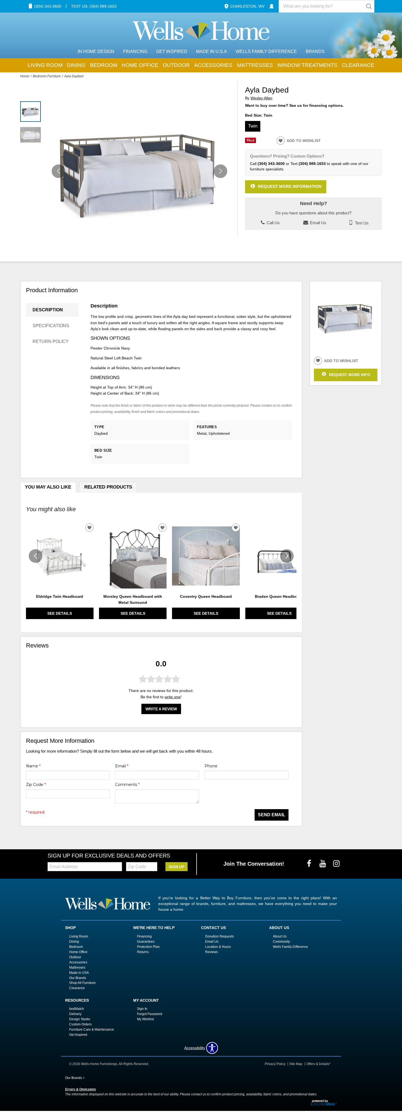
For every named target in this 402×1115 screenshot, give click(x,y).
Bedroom (103, 65)
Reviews (211, 952)
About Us (280, 936)
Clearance (358, 65)
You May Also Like (48, 487)
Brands (315, 51)
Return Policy (51, 341)
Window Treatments (307, 65)
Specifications (51, 325)
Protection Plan (148, 947)
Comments (127, 784)
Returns (143, 952)
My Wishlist (145, 1019)
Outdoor (176, 65)
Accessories (213, 65)
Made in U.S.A (211, 51)
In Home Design (96, 51)
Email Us (317, 223)
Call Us (273, 223)
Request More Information (290, 186)
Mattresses (255, 65)
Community (281, 942)
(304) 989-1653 (312, 163)
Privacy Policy (275, 1064)
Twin (252, 126)
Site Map (295, 1064)
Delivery (75, 1014)
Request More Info (349, 374)
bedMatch (76, 1009)
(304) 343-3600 (271, 163)
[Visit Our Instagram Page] (336, 864)
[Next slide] (287, 556)
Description (48, 309)
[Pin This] (250, 142)
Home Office (140, 65)
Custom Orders (80, 1024)
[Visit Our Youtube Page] (323, 864)
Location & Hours (218, 947)
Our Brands (77, 978)
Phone (211, 766)
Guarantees (146, 942)
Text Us (361, 223)
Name (33, 766)
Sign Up (176, 867)
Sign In (142, 1009)
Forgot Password (149, 1014)
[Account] (271, 6)
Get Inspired (171, 51)
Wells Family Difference (266, 51)
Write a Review (161, 709)
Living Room (45, 65)
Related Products (108, 487)
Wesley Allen (261, 98)
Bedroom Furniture (47, 76)
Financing (135, 51)
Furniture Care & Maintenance (91, 1029)
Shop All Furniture (82, 983)
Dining (76, 65)
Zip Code (36, 784)
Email (121, 766)
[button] (220, 171)
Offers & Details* (318, 1064)
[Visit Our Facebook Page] (309, 864)
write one (172, 697)
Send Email (271, 814)
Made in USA (79, 972)
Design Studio (79, 1019)
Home (24, 76)
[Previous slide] (35, 556)
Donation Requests (219, 936)
